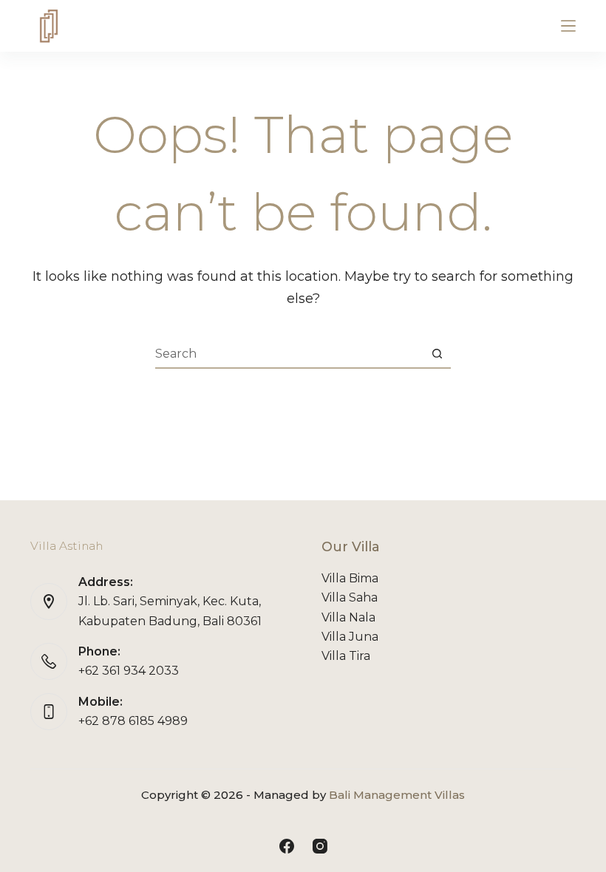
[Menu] (568, 25)
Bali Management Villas (397, 795)
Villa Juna (349, 637)
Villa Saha (349, 597)
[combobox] (289, 353)
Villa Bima (349, 578)
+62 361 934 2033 (128, 671)
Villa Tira (345, 656)
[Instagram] (320, 846)
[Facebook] (286, 846)
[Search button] (437, 353)
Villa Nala (348, 617)
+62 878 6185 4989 (133, 721)
